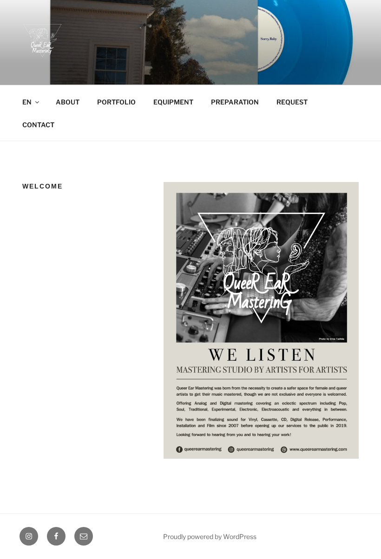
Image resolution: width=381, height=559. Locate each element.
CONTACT (38, 125)
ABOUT (67, 102)
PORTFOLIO (116, 102)
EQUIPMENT (173, 102)
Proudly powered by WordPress (209, 536)
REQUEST (292, 102)
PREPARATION (235, 102)
